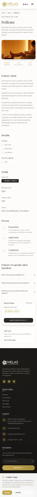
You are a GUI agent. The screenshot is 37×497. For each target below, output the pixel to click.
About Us (5, 395)
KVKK (4, 487)
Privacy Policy (25, 485)
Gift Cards (5, 401)
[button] (18, 274)
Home (4, 13)
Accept (7, 492)
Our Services (6, 398)
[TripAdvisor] (14, 381)
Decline (18, 492)
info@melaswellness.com (16, 434)
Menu (9, 13)
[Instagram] (4, 381)
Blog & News (6, 407)
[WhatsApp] (9, 381)
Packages (5, 404)
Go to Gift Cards (9, 340)
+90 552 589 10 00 (14, 428)
